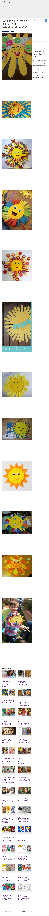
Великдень (36, 52)
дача (38, 60)
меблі (44, 63)
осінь (42, 69)
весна (36, 58)
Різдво (35, 56)
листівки (35, 63)
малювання (41, 63)
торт (34, 75)
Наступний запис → (26, 911)
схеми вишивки (41, 74)
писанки (35, 70)
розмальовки (36, 72)
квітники (38, 62)
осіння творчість (41, 67)
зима (43, 60)
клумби (41, 62)
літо (37, 63)
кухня (44, 62)
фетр (36, 75)
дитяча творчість (5, 31)
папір (45, 69)
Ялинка (40, 57)
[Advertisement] (24, 13)
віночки (35, 60)
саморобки (43, 72)
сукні (38, 74)
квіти (34, 62)
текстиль (45, 74)
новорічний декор (39, 65)
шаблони (38, 75)
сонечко (12, 31)
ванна (34, 58)
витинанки (40, 58)
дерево (40, 60)
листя (46, 62)
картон (45, 60)
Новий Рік (42, 54)
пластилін (38, 70)
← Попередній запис (7, 911)
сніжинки (34, 74)
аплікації (44, 56)
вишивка (44, 58)
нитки (34, 65)
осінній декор (37, 69)
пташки (41, 70)
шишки (42, 75)
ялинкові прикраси (38, 77)
